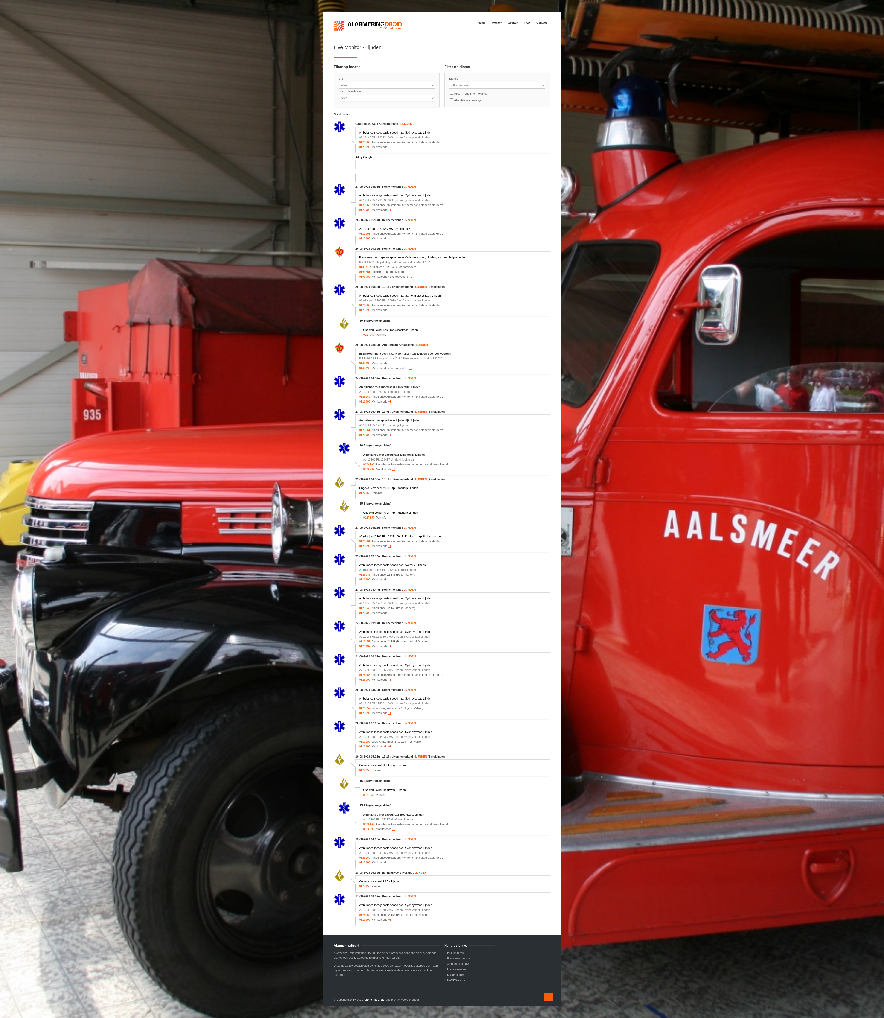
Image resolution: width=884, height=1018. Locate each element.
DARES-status (456, 980)
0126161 (364, 430)
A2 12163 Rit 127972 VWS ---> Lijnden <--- (386, 228)
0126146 (364, 574)
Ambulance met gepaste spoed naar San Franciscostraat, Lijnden (400, 295)
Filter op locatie (347, 67)
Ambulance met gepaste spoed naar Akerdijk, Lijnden (392, 565)
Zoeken (513, 22)
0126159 (364, 708)
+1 (389, 210)
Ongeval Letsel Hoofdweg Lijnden (384, 790)
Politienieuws (455, 952)
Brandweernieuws (458, 958)
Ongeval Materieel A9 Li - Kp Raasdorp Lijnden (388, 488)
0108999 (364, 276)
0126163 (364, 142)
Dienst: (453, 78)
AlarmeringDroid (374, 999)
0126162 (364, 205)
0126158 (364, 641)
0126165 (364, 305)
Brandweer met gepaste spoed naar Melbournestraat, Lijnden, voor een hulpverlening (412, 257)
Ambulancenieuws (458, 963)
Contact (541, 22)
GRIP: (342, 78)
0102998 (364, 363)
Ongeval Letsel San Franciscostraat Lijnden (390, 330)
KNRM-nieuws (456, 975)
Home (482, 22)
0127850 (369, 334)
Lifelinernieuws (456, 969)
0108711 (364, 267)
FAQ (527, 22)
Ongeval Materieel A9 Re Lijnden (380, 881)
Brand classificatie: (350, 91)
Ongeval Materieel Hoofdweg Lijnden (382, 765)
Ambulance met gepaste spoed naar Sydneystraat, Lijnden (395, 132)
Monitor (497, 22)
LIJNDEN (406, 123)
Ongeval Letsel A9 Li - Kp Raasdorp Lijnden (390, 512)
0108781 (364, 272)
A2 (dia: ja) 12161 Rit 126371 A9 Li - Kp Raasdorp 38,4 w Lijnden (400, 536)
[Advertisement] (413, 171)
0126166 (364, 675)
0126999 (364, 147)
